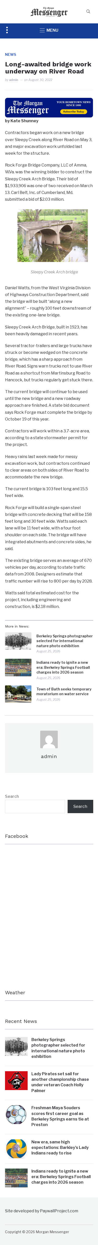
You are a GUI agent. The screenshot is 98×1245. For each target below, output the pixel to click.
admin (13, 80)
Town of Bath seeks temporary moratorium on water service (63, 691)
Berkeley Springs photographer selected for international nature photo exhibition (64, 641)
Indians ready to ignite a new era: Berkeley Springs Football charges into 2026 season (63, 667)
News (10, 54)
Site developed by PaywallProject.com (41, 1211)
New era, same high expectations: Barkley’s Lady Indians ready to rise (60, 1148)
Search (12, 796)
